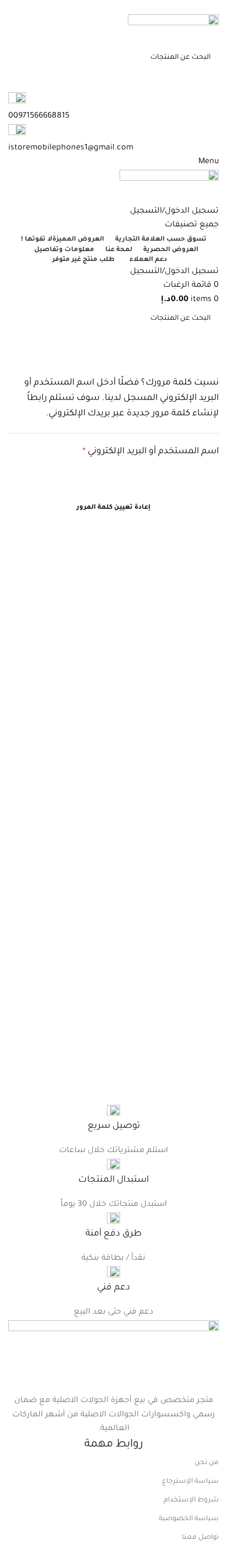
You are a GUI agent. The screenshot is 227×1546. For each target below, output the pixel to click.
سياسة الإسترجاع (190, 1482)
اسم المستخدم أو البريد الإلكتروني (136, 450)
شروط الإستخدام (191, 1500)
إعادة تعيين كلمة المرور (113, 507)
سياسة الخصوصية (189, 1519)
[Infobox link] (113, 1119)
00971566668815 (38, 6)
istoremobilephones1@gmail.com (70, 148)
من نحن (206, 1463)
